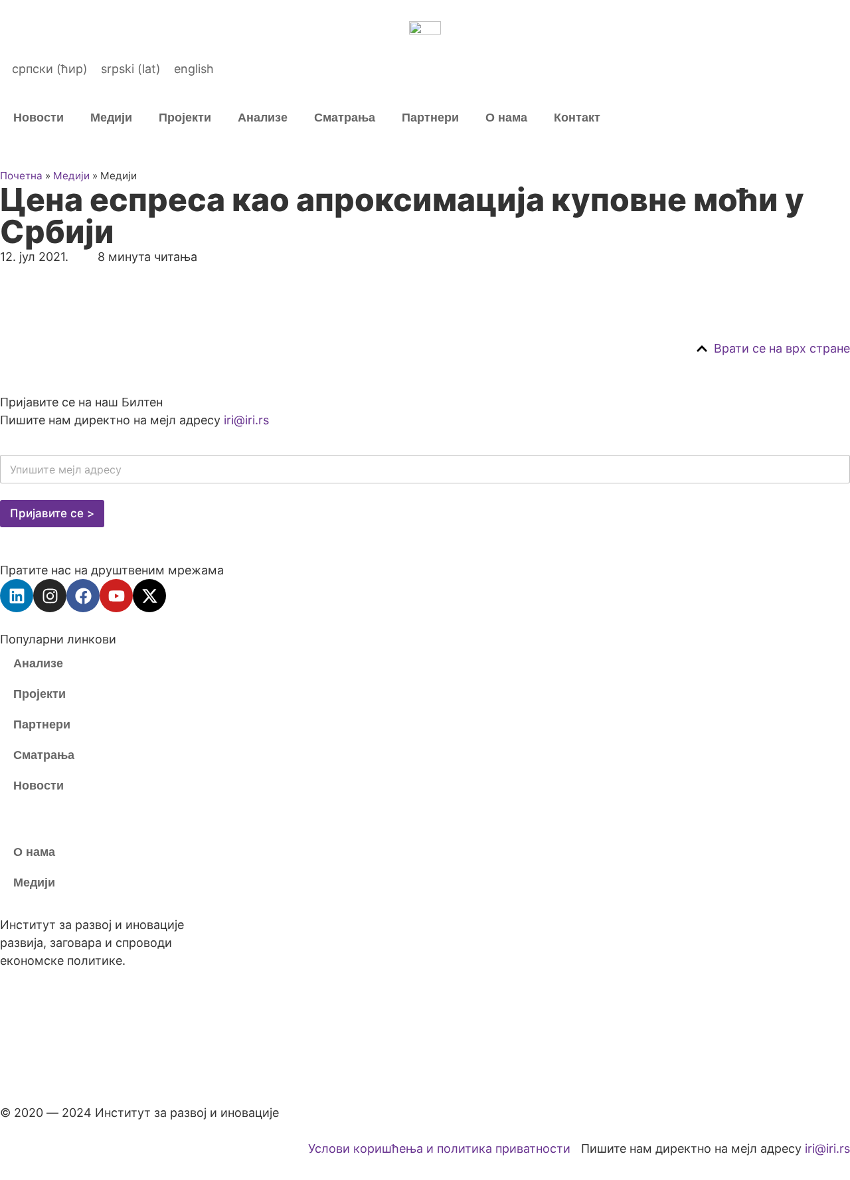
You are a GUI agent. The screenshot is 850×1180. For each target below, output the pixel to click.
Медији (111, 117)
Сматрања (344, 117)
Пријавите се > (52, 513)
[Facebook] (83, 595)
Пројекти (185, 117)
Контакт (577, 117)
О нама (506, 117)
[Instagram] (49, 595)
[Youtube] (116, 595)
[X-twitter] (149, 595)
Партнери (430, 117)
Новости (38, 117)
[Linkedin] (16, 595)
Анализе (263, 117)
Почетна (21, 175)
